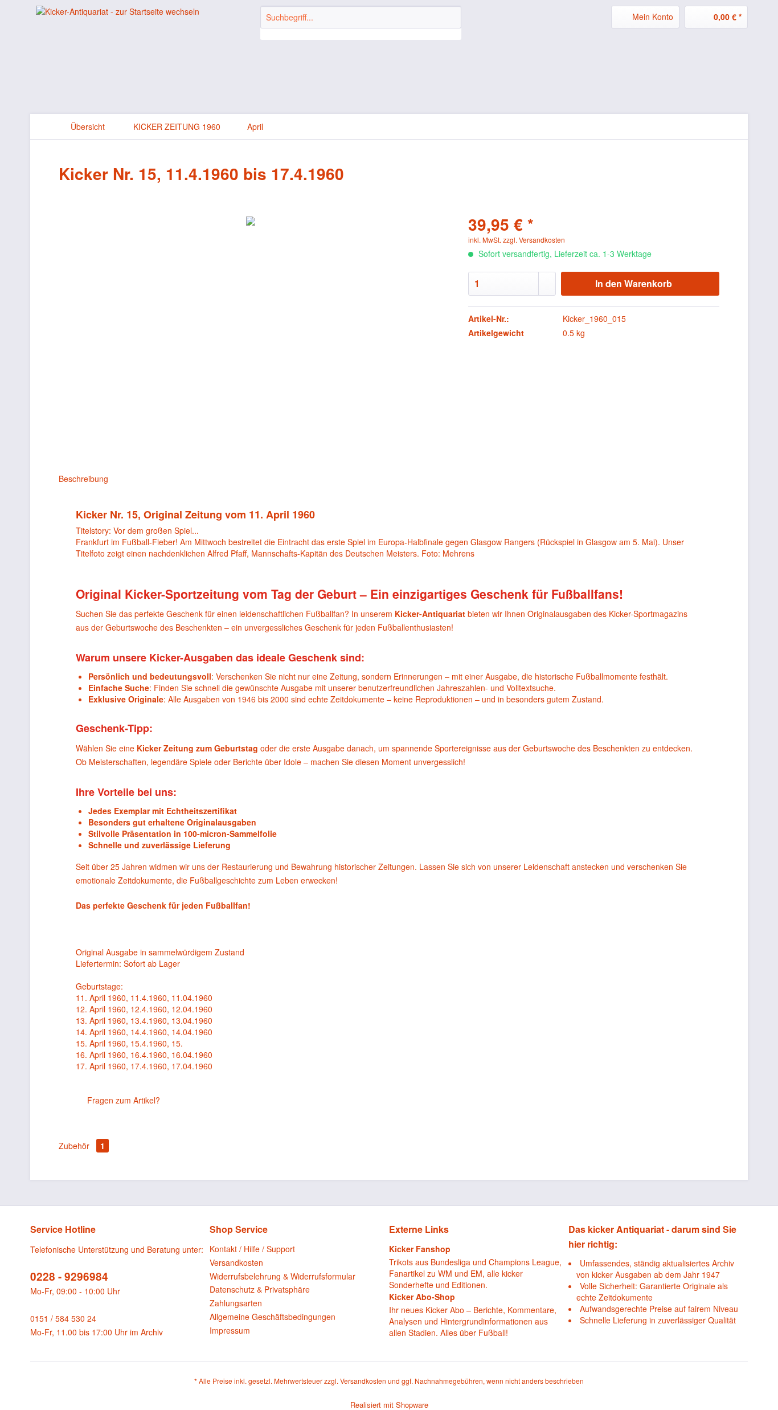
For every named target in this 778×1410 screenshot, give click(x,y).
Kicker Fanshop (420, 1248)
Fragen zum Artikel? (122, 1100)
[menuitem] (360, 23)
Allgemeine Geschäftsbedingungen (272, 1316)
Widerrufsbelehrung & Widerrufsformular (282, 1276)
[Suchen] (450, 17)
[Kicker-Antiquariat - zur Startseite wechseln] (117, 26)
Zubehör (82, 1145)
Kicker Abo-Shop (422, 1296)
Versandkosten (236, 1262)
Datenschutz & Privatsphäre (260, 1289)
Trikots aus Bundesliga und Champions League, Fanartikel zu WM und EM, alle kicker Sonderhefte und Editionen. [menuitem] (475, 1266)
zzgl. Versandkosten (534, 239)
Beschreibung (83, 478)
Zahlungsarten (236, 1303)
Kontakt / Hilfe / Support (252, 1248)
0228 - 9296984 (69, 1276)
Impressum (230, 1330)
